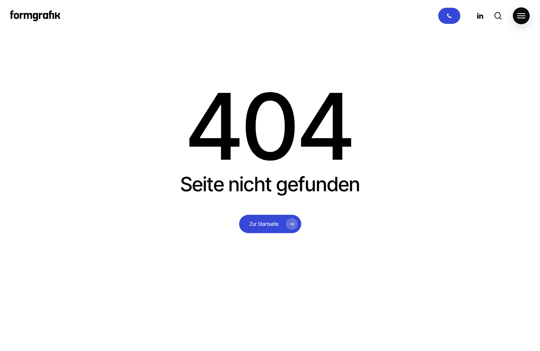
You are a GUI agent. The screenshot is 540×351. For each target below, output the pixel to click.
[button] (521, 16)
